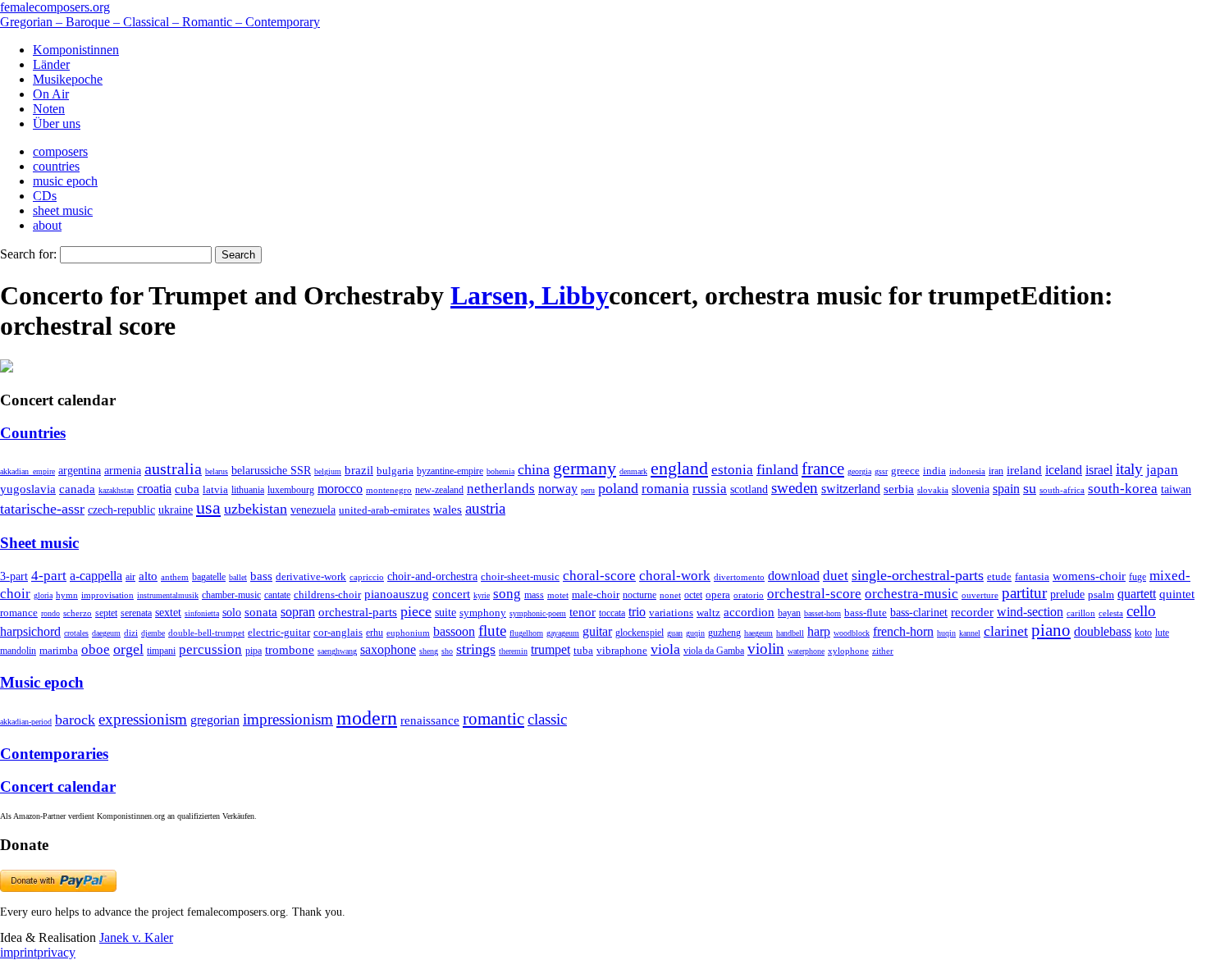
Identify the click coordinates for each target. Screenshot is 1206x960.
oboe (95, 649)
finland (777, 469)
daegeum (106, 633)
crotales (76, 633)
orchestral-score (814, 593)
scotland (749, 489)
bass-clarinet (919, 612)
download (794, 575)
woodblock (852, 633)
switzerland (850, 489)
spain (1006, 489)
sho (447, 651)
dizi (131, 633)
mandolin (18, 651)
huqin (946, 633)
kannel (969, 633)
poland (618, 488)
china (534, 469)
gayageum (562, 633)
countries (56, 166)
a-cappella (96, 576)
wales (447, 509)
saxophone (388, 649)
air (130, 577)
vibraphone (621, 650)
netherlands (501, 488)
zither (882, 651)
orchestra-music (911, 593)
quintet (1177, 594)
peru (588, 490)
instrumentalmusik (168, 595)
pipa (253, 650)
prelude (1067, 594)
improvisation (107, 595)
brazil (359, 470)
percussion (210, 649)
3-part (14, 576)
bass (261, 576)
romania (665, 488)
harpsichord (30, 631)
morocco (340, 489)
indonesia (967, 471)
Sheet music (39, 542)
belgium (327, 471)
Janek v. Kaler (136, 937)
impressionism (288, 719)
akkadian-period (26, 721)
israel (1098, 470)
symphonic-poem (537, 613)
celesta (1111, 613)
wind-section (1030, 611)
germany (584, 468)
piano (1051, 629)
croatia (154, 488)
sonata (260, 612)
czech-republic (121, 509)
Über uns (56, 123)
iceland (1063, 470)
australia (173, 468)
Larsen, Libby (529, 295)
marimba (58, 650)
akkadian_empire (27, 471)
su (1029, 488)
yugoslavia (28, 489)
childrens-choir (327, 595)
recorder (972, 612)
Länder (51, 64)
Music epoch (42, 682)
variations (671, 612)
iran (996, 471)
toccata (612, 613)
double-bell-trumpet (206, 633)
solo (231, 612)
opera (718, 594)
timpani (161, 650)
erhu (374, 633)
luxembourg (290, 490)
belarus (216, 471)
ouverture (980, 595)
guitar (597, 631)
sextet (168, 612)
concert (451, 594)
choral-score (599, 575)
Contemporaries (54, 753)
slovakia (932, 490)
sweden (794, 487)
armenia (122, 470)
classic (547, 719)
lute (1162, 632)
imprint (18, 952)
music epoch (65, 181)
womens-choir (1089, 576)
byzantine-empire (450, 471)
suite (445, 612)
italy (1129, 469)
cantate (277, 595)
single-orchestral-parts (918, 575)
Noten (49, 109)
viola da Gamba (713, 650)
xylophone (848, 651)
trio (637, 612)
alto (148, 576)
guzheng (724, 632)
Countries (33, 432)
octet (693, 595)
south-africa (1062, 490)
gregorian (215, 720)
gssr (881, 471)
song (507, 593)
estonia (732, 470)
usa (208, 507)
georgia (859, 471)
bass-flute (865, 612)
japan (1162, 470)
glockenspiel (639, 633)
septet (106, 613)
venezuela (313, 509)
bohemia (500, 471)
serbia (899, 489)
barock (75, 719)
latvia (215, 489)
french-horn (903, 631)
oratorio (748, 595)
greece (905, 470)
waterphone (806, 651)
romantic (493, 719)
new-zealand (439, 490)
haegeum (758, 633)
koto (1143, 633)
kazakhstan (116, 490)
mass (534, 595)
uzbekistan (255, 509)
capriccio (366, 577)
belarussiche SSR (271, 470)
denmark (633, 471)
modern (366, 718)
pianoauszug (396, 594)
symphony (482, 612)
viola (665, 649)
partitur (1024, 592)
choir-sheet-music (520, 576)
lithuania (247, 490)
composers (60, 151)
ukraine (175, 510)
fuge (1137, 577)
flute (492, 630)
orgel (128, 649)
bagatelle (209, 577)
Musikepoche (68, 79)
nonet (670, 595)
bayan (789, 613)
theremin (513, 651)
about (47, 225)
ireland (1024, 470)
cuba (187, 489)
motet (558, 595)
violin (765, 648)
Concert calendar (58, 786)
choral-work (674, 575)
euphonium (408, 633)
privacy (56, 952)
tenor (582, 612)
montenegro (389, 490)
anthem (175, 577)
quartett (1136, 593)
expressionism (142, 719)
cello (1141, 610)
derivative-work (311, 577)
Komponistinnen (76, 50)
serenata (136, 613)
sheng (428, 651)
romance (19, 612)
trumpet (550, 649)
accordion (749, 612)
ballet (238, 577)
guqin (695, 633)
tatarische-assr (42, 509)
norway (558, 489)
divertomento (739, 577)
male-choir (595, 595)
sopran (298, 612)
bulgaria (395, 470)
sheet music (63, 210)
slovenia (970, 489)
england (679, 468)
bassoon (454, 631)
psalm (1101, 594)
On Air (51, 94)
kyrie (481, 595)
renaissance (429, 720)
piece (416, 611)
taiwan (1176, 489)
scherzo (77, 613)
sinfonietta (202, 613)
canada (77, 489)
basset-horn (822, 613)
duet (835, 575)
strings (476, 649)
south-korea (1123, 488)
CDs (45, 196)
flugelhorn (526, 633)
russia (709, 488)
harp (818, 631)
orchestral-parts (357, 612)
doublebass (1102, 631)
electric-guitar (279, 632)
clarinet (1006, 631)
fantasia (1032, 576)
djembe (153, 633)
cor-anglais (338, 632)
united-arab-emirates (384, 510)
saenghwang (337, 651)
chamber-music (231, 595)
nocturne (639, 595)
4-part (48, 575)
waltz (708, 613)
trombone (289, 649)
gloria (43, 595)
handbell (790, 633)
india (934, 470)
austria (485, 508)
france (823, 468)
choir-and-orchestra (432, 576)
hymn (67, 595)
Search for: (28, 254)
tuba (583, 650)
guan (675, 633)
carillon (1081, 613)
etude (999, 577)
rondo (50, 613)
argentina (79, 470)
